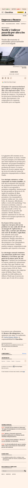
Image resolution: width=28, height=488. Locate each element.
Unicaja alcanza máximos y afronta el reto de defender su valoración (13, 440)
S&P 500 (14, 9)
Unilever (8, 361)
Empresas (18, 361)
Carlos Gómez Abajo (11, 337)
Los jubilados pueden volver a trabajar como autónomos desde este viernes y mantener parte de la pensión (14, 458)
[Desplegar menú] (3, 12)
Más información (5, 368)
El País (24, 15)
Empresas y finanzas (11, 20)
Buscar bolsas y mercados (9, 466)
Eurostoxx (8, 474)
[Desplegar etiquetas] (25, 361)
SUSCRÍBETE (20, 12)
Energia (18, 23)
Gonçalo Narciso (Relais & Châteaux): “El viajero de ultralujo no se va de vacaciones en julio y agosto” (14, 429)
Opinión (3, 361)
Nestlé (13, 361)
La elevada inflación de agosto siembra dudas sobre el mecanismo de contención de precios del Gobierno (14, 446)
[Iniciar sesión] (25, 12)
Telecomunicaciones (10, 23)
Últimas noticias (6, 424)
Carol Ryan (14, 72)
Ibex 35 (3, 9)
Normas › (24, 353)
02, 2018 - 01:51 (14, 74)
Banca (3, 23)
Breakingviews (5, 27)
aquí (24, 371)
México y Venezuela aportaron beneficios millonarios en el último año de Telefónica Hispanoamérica (13, 435)
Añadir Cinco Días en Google (10, 82)
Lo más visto (5, 453)
